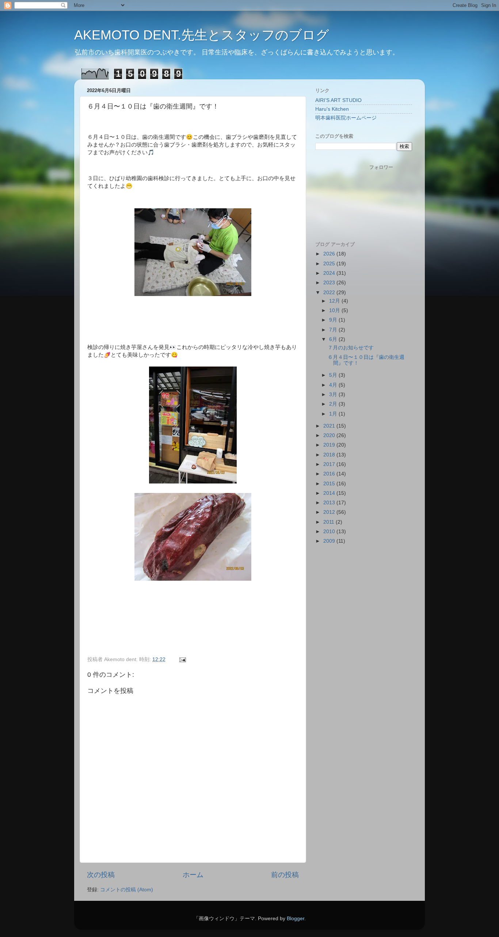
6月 (334, 339)
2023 (329, 282)
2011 (329, 522)
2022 (329, 292)
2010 (329, 531)
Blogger (295, 918)
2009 (329, 541)
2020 (329, 435)
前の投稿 (285, 875)
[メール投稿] (182, 659)
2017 (329, 464)
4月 (334, 385)
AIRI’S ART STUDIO (338, 100)
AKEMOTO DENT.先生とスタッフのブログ (201, 34)
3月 (334, 394)
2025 (329, 263)
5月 (334, 375)
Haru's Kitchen (332, 109)
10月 (335, 310)
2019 (329, 445)
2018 (329, 455)
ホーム (193, 875)
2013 (329, 502)
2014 (329, 493)
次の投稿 (101, 875)
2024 (329, 273)
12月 (335, 301)
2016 (329, 474)
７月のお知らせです (351, 347)
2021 (329, 426)
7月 (334, 330)
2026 (329, 254)
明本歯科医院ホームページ (346, 118)
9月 (334, 320)
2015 (329, 483)
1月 (334, 414)
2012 (329, 512)
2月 (334, 404)
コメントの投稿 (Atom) (126, 889)
